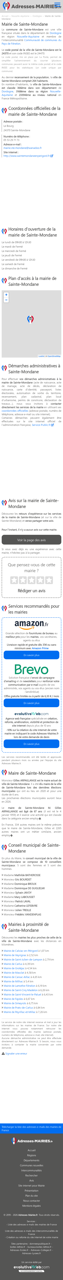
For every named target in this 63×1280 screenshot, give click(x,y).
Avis (31, 1180)
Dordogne (55, 33)
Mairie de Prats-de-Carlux (18, 1007)
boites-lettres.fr (17, 1246)
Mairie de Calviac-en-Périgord (21, 950)
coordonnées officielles (15, 410)
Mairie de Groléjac (14, 968)
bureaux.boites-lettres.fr (39, 1246)
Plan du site (31, 1195)
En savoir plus (31, 655)
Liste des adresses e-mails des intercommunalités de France (31, 1232)
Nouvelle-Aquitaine (28, 36)
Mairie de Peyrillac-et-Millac (19, 1012)
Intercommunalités (31, 1170)
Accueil (31, 1150)
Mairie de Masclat (14, 972)
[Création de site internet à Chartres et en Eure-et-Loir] (31, 1268)
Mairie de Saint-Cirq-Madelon (21, 990)
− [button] (6, 300)
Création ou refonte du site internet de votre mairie (32, 1237)
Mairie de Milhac (13, 981)
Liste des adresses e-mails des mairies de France (32, 1224)
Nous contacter (31, 1200)
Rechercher (31, 1175)
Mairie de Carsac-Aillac (17, 977)
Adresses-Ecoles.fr (19, 1250)
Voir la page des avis (31, 539)
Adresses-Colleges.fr (41, 1250)
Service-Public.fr (41, 424)
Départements (31, 1160)
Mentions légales (31, 1205)
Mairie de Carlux (13, 964)
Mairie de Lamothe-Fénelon (19, 985)
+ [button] (6, 295)
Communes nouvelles (31, 1165)
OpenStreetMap (54, 356)
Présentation (31, 1190)
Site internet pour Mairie (31, 1185)
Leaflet (41, 356)
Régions (31, 1155)
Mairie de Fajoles (13, 998)
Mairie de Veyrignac (15, 955)
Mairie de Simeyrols (15, 1003)
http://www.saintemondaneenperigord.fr (27, 155)
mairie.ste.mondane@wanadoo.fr (23, 148)
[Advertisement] (31, 191)
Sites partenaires (19, 1243)
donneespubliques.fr (40, 1243)
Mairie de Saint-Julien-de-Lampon (23, 959)
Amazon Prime (40, 648)
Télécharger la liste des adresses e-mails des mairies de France (31, 1128)
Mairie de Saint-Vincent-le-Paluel (22, 994)
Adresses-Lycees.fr (31, 1253)
